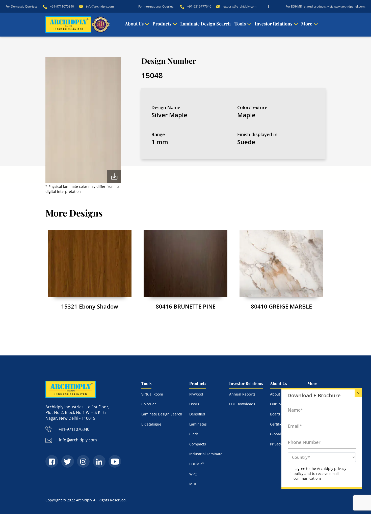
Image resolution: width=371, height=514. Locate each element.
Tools (240, 24)
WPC (193, 474)
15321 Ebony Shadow (89, 306)
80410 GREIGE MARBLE (281, 306)
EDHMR (196, 464)
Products (161, 24)
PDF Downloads (242, 404)
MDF (193, 483)
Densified (197, 414)
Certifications (281, 424)
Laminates (198, 424)
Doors (194, 404)
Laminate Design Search (205, 24)
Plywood (196, 394)
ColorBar (148, 404)
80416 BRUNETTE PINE (186, 306)
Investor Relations (273, 24)
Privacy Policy (281, 444)
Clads (194, 434)
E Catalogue (151, 424)
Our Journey (280, 404)
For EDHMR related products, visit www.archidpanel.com (325, 6)
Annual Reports (242, 394)
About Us (134, 24)
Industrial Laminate (205, 453)
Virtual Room (152, 394)
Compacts (197, 444)
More (306, 24)
